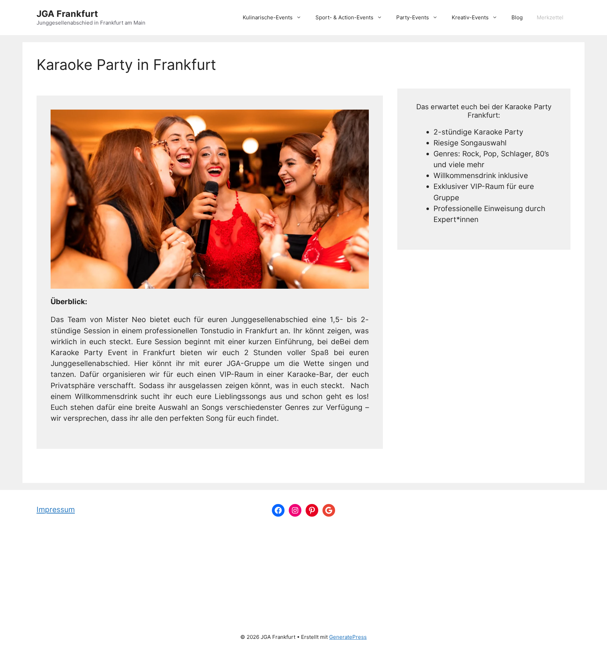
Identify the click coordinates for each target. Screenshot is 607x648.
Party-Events (412, 17)
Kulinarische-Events (268, 17)
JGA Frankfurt (67, 13)
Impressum (56, 509)
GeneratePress (348, 637)
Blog (517, 17)
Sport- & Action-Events (344, 17)
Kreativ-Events (470, 17)
